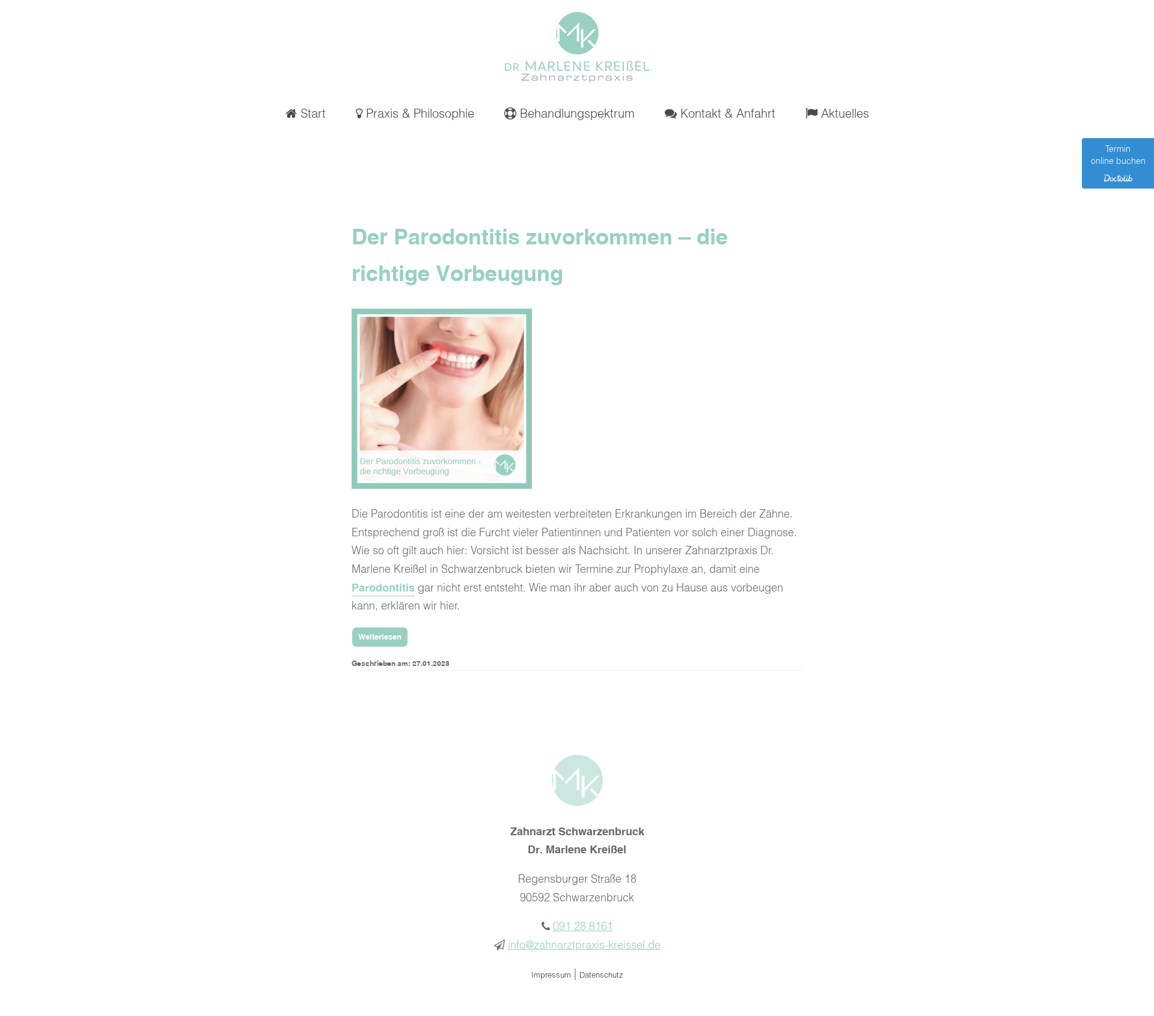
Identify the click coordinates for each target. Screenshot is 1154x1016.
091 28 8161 (583, 927)
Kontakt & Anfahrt (726, 114)
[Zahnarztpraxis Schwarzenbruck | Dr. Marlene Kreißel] (577, 79)
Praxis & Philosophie (418, 114)
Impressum (551, 975)
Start (311, 114)
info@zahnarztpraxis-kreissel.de (584, 945)
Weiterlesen (379, 637)
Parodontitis (383, 588)
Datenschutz (601, 975)
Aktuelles (843, 114)
